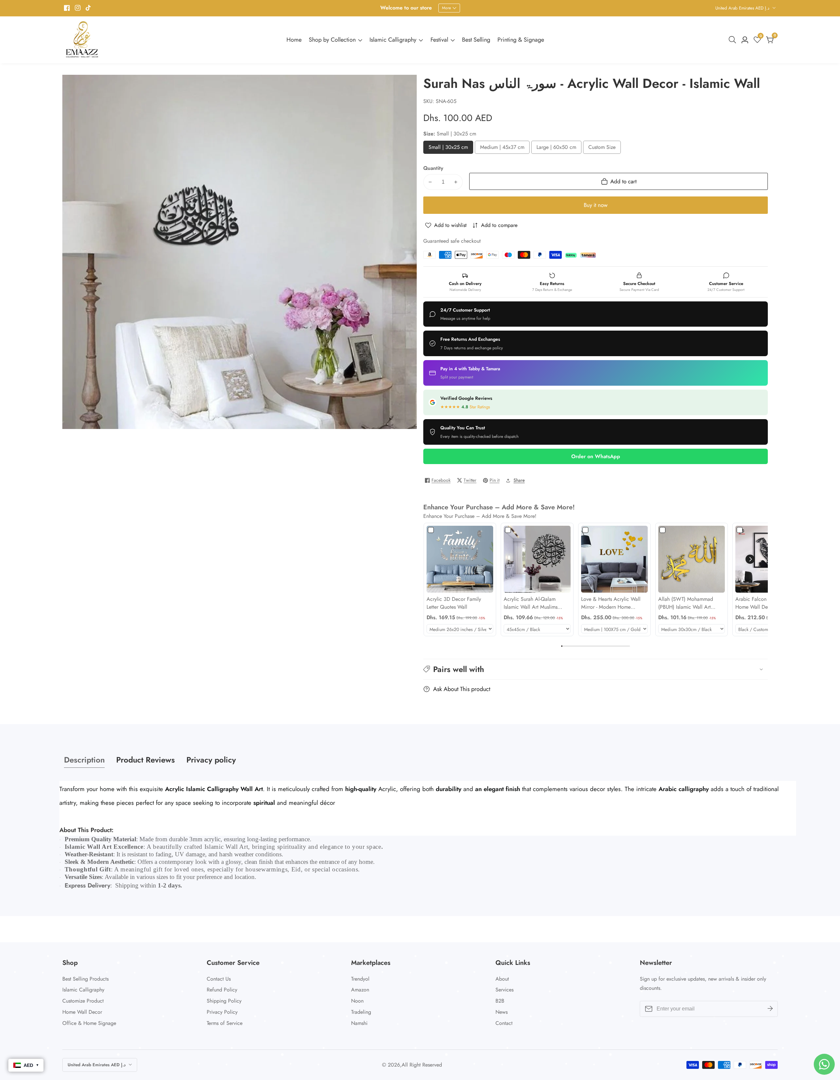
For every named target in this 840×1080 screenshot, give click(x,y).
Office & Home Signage (89, 1023)
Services (504, 989)
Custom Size (603, 148)
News (501, 1012)
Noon (357, 1001)
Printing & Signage (520, 39)
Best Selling (476, 39)
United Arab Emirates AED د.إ (743, 8)
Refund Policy (222, 989)
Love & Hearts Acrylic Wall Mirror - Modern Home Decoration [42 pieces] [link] (610, 603)
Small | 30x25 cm (448, 148)
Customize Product (83, 1001)
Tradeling (361, 1012)
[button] (750, 559)
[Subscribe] (770, 1008)
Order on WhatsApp (595, 456)
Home (294, 39)
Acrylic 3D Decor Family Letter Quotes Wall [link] (454, 603)
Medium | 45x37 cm (502, 148)
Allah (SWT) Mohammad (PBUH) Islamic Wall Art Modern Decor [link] (685, 603)
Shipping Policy (224, 1001)
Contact (504, 1023)
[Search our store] (734, 39)
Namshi (359, 1023)
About (502, 979)
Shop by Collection (332, 39)
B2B (499, 1001)
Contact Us (219, 979)
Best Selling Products (85, 979)
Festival (439, 39)
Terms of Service (224, 1023)
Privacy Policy (222, 1012)
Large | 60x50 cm (556, 148)
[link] (460, 559)
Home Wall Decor (82, 1012)
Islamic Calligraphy (392, 39)
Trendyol (360, 979)
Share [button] (519, 480)
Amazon (360, 989)
